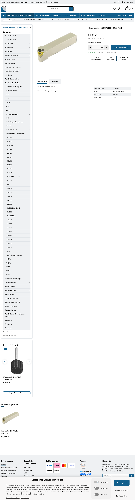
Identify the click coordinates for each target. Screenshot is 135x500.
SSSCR (9, 188)
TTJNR (9, 235)
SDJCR (9, 173)
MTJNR (9, 137)
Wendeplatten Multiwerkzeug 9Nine (14, 315)
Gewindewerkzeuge (11, 55)
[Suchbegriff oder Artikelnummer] (71, 8)
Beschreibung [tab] (42, 81)
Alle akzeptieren (121, 483)
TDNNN (9, 232)
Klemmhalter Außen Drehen (15, 134)
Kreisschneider (10, 294)
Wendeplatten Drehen (12, 83)
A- (118, 2)
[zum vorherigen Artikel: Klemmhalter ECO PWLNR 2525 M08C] (131, 20)
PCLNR (9, 149)
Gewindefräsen (10, 286)
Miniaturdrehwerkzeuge (13, 279)
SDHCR (9, 169)
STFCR (9, 192)
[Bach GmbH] (3, 8)
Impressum (27, 467)
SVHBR (9, 200)
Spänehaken (9, 328)
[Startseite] (3, 15)
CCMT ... (8, 98)
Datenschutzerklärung (109, 466)
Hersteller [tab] (55, 81)
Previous (5, 362)
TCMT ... (8, 263)
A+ (115, 2)
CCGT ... (8, 95)
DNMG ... (8, 110)
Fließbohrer (9, 48)
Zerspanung (7, 32)
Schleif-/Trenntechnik (10, 336)
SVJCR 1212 (11, 216)
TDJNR (9, 228)
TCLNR (9, 220)
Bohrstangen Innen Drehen (15, 122)
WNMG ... (9, 275)
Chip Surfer (8, 320)
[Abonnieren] (131, 476)
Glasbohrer (8, 51)
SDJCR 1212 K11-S (13, 177)
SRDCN (9, 181)
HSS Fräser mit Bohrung (13, 67)
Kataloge (4, 476)
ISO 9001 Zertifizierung (9, 473)
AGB (25, 473)
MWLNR (9, 141)
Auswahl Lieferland (94, 43)
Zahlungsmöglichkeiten (9, 467)
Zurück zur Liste (7, 20)
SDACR (9, 165)
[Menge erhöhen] (106, 47)
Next (29, 362)
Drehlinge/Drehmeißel (12, 302)
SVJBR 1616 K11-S (13, 208)
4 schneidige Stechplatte (14, 87)
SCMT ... (8, 259)
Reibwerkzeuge (10, 63)
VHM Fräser (9, 75)
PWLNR (115, 94)
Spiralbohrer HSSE (11, 40)
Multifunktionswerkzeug (14, 255)
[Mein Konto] (119, 8)
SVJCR (9, 212)
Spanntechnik (7, 332)
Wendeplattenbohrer (12, 298)
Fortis (8, 251)
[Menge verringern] (90, 47)
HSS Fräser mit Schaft (12, 71)
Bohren (8, 118)
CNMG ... (8, 102)
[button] (114, 8)
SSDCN (9, 185)
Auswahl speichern (121, 490)
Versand (102, 38)
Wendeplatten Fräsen (12, 79)
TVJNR (9, 239)
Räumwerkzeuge (10, 310)
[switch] (96, 482)
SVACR (9, 196)
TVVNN (9, 243)
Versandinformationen (8, 470)
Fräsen (8, 126)
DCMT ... (8, 106)
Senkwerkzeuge (10, 59)
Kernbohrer (8, 324)
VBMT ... (8, 271)
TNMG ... (8, 267)
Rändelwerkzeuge (11, 306)
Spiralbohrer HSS (10, 36)
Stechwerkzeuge (10, 290)
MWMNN (10, 145)
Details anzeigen (121, 496)
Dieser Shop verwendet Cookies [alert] (47, 479)
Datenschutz (28, 470)
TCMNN (9, 224)
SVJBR (9, 204)
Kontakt (3, 465)
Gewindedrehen (11, 130)
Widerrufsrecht (29, 476)
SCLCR (9, 161)
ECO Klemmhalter (12, 114)
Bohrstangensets (11, 91)
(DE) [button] (114, 52)
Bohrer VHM (9, 44)
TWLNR (9, 247)
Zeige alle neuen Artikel (16, 393)
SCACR (9, 157)
